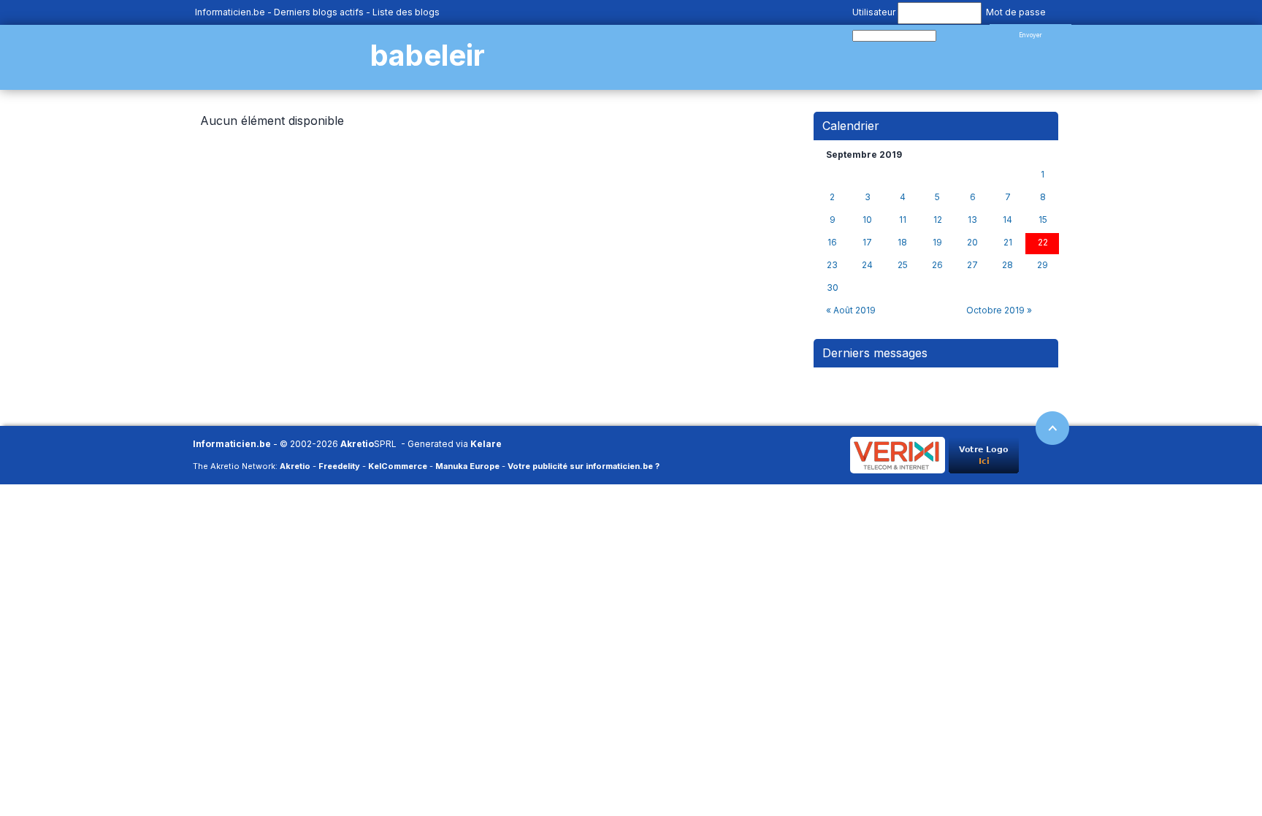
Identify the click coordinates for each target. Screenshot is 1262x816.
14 (1007, 220)
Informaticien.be (230, 12)
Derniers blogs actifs (319, 12)
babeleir (427, 55)
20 (972, 242)
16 (832, 242)
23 (832, 265)
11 (902, 220)
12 (937, 220)
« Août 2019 (851, 310)
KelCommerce (397, 466)
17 (867, 242)
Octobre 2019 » (999, 310)
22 (1043, 242)
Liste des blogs (406, 12)
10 (867, 220)
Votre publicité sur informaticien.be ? (583, 466)
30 (832, 288)
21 (1007, 242)
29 (1042, 265)
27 (972, 265)
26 (937, 265)
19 (937, 242)
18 (902, 242)
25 (903, 265)
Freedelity (339, 466)
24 (867, 265)
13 (972, 220)
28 (1007, 265)
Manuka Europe (467, 466)
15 (1043, 220)
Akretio (357, 443)
